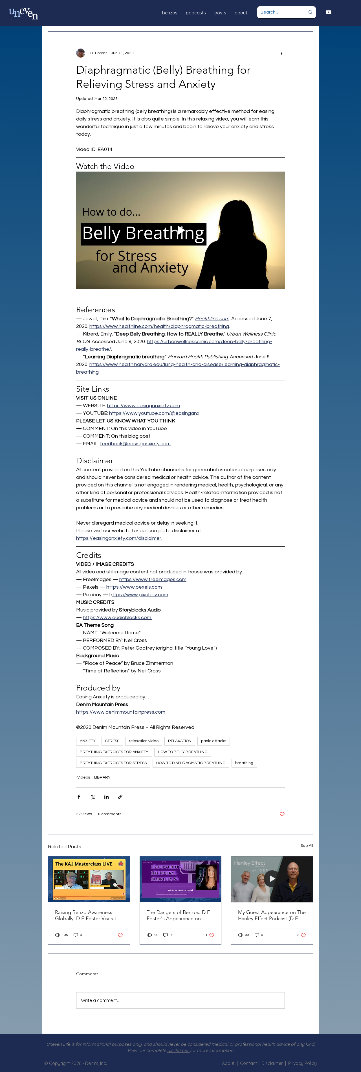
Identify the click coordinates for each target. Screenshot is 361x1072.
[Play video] (180, 230)
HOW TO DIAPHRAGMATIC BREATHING (191, 763)
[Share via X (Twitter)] (92, 796)
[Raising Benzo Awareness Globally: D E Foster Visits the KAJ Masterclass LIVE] (89, 879)
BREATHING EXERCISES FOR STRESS (113, 763)
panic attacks (213, 741)
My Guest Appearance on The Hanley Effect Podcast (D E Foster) (272, 915)
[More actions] (281, 53)
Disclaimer (273, 1063)
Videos (83, 777)
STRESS (112, 741)
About (228, 1063)
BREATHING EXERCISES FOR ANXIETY (114, 752)
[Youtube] (328, 12)
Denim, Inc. (96, 1063)
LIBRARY (102, 777)
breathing (244, 763)
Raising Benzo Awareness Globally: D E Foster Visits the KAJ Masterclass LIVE (88, 915)
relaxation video (144, 741)
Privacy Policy (302, 1063)
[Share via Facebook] (79, 796)
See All (307, 846)
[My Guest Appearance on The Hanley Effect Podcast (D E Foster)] (272, 879)
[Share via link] (120, 796)
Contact (249, 1063)
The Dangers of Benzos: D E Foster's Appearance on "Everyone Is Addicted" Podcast (178, 915)
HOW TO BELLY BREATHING (183, 752)
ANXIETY (88, 741)
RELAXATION (179, 741)
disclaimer (178, 1050)
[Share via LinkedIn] (106, 796)
